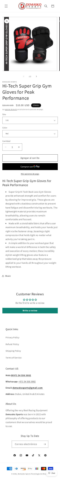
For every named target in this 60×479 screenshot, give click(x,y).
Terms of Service (14, 357)
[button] (6, 6)
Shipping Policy (13, 350)
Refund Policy (12, 344)
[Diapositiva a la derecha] (36, 76)
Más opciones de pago (30, 174)
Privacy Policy (12, 337)
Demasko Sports (24, 474)
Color (4, 127)
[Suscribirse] (44, 444)
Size (4, 114)
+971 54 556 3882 (27, 381)
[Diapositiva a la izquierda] (24, 76)
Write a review (30, 310)
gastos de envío (11, 109)
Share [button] (8, 275)
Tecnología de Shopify (40, 474)
